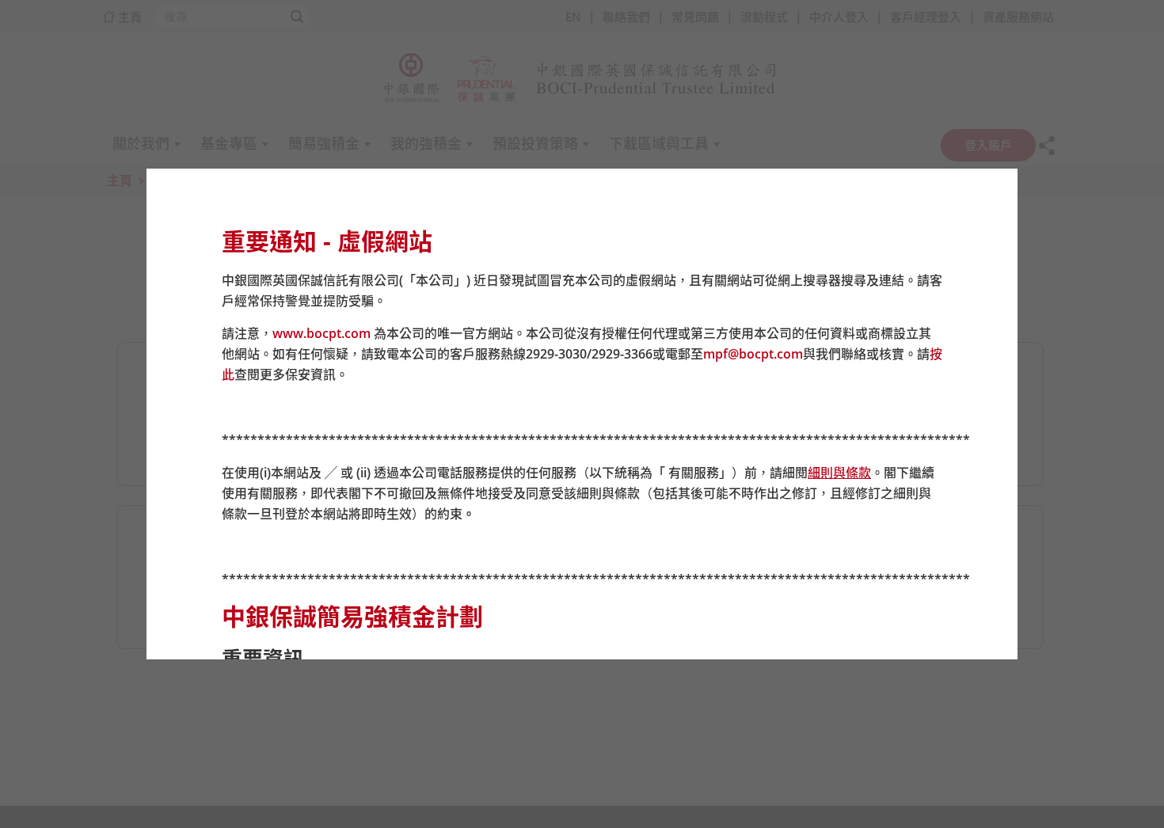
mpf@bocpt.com (753, 354)
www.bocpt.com (321, 333)
